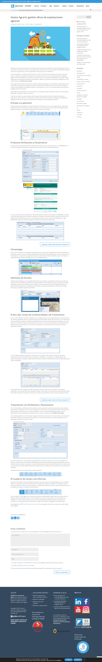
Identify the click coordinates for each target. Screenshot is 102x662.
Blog (51, 6)
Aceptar (68, 659)
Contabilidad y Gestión (82, 79)
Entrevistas (79, 86)
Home (12, 10)
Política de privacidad (28, 565)
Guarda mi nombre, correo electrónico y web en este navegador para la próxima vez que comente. (37, 562)
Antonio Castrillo (17, 24)
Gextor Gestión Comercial (29, 504)
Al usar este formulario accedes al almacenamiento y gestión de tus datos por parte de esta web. (37, 568)
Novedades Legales (82, 103)
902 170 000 (23, 1)
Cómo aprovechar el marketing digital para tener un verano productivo (84, 28)
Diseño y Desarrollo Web (83, 81)
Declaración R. (80, 6)
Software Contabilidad (38, 599)
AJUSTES (59, 660)
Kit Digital (79, 99)
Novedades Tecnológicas (83, 105)
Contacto (71, 6)
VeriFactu (79, 117)
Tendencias (80, 112)
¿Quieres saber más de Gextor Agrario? (55, 244)
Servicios (36, 6)
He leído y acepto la (23, 565)
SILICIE (78, 110)
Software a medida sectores (40, 605)
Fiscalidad (79, 88)
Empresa (64, 6)
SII (77, 108)
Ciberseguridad (81, 73)
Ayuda (87, 6)
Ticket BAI (79, 114)
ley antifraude (80, 101)
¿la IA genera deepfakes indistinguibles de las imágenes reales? (83, 45)
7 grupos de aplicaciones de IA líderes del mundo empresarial (84, 51)
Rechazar (78, 659)
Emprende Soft (80, 84)
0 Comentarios (38, 24)
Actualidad (79, 71)
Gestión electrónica (82, 90)
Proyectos (56, 6)
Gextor (16, 10)
